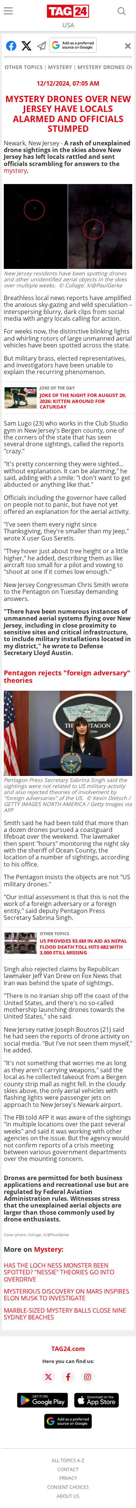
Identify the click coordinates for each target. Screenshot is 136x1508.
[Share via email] (41, 45)
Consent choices (68, 1487)
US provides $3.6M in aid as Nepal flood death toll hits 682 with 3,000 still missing (83, 947)
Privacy (68, 1478)
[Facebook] (68, 1377)
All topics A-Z (68, 1460)
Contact (68, 1469)
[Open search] (122, 11)
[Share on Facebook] (11, 45)
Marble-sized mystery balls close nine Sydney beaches (65, 1313)
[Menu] (8, 11)
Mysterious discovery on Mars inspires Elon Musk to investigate (66, 1294)
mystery (15, 170)
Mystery (60, 67)
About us (68, 1496)
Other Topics (24, 67)
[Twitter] (48, 1377)
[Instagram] (87, 1377)
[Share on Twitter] (26, 45)
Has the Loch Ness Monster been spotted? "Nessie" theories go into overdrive (59, 1272)
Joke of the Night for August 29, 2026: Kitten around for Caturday (83, 401)
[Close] (128, 46)
